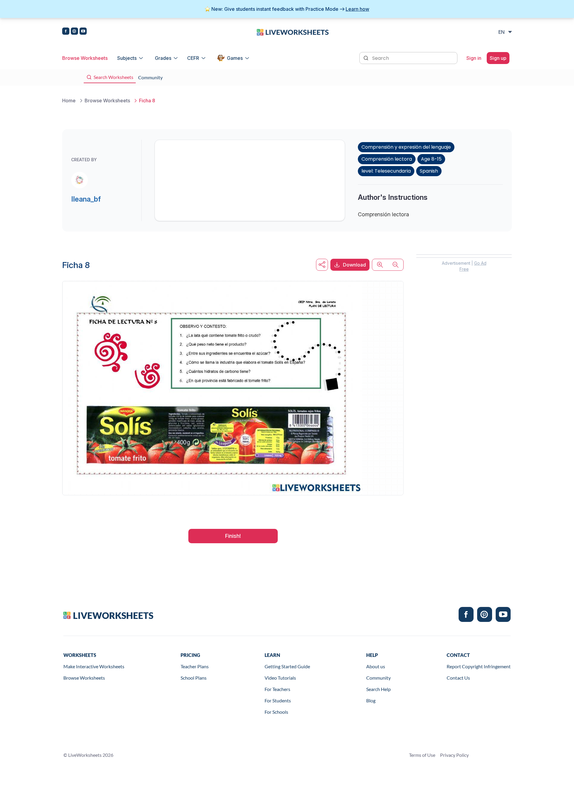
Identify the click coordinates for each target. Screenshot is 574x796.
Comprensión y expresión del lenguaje (406, 147)
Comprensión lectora (386, 159)
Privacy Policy (454, 755)
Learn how (357, 9)
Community (378, 678)
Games (235, 58)
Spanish (429, 171)
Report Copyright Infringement (479, 666)
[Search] (366, 57)
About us (375, 666)
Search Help (378, 689)
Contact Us (458, 678)
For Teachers (277, 689)
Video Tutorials (280, 678)
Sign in (473, 58)
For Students (278, 700)
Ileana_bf (86, 199)
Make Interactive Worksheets (93, 666)
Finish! (233, 536)
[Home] (293, 32)
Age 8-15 (431, 159)
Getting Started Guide (287, 666)
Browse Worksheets (85, 58)
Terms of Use (422, 755)
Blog (370, 700)
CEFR (193, 58)
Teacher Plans (195, 666)
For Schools (276, 712)
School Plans (194, 678)
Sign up (498, 58)
